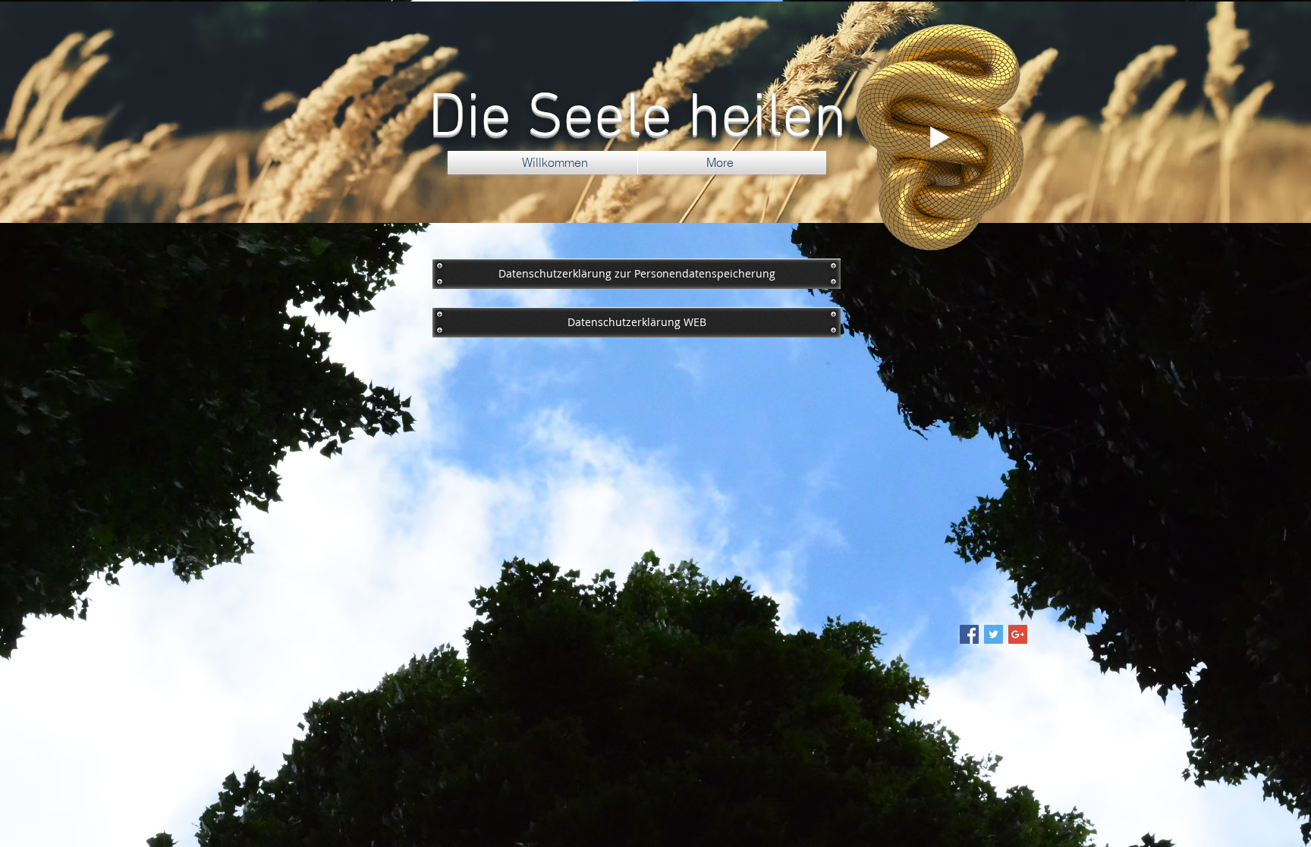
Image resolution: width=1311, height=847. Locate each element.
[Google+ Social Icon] (1017, 634)
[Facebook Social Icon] (969, 634)
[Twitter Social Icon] (993, 634)
